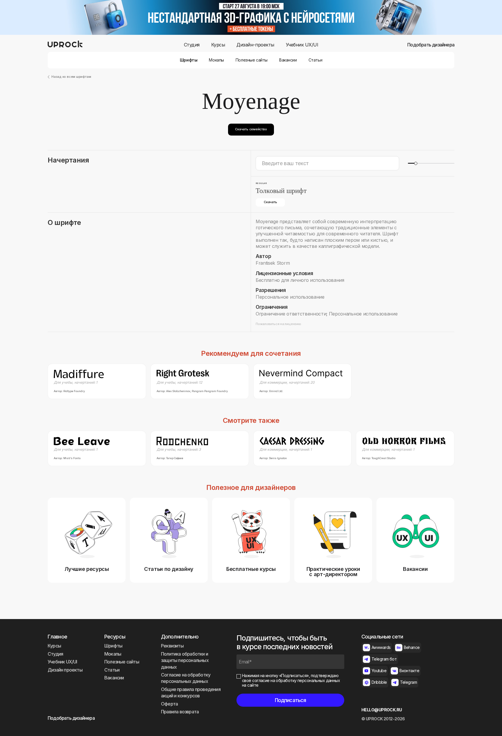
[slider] (415, 163)
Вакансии (288, 60)
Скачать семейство (251, 129)
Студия (192, 45)
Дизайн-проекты (255, 45)
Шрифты (188, 60)
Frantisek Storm (273, 263)
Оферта (169, 704)
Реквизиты (172, 646)
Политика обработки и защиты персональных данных (185, 660)
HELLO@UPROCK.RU (381, 710)
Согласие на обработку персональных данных (185, 678)
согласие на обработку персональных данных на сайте (291, 683)
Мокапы (216, 60)
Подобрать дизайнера (430, 45)
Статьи (315, 60)
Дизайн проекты (65, 670)
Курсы (218, 45)
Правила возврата (180, 712)
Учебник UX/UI (302, 45)
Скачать (270, 202)
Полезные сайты (252, 60)
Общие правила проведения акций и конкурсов (190, 692)
